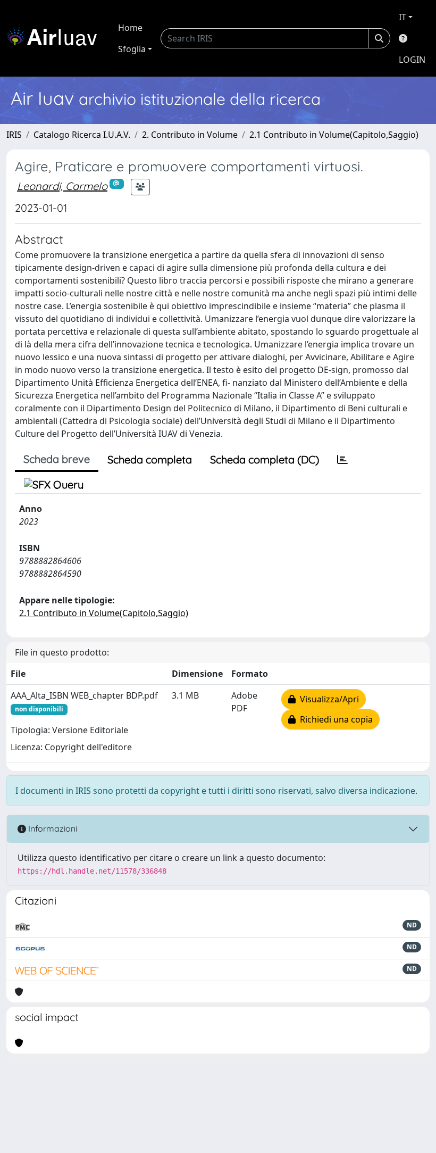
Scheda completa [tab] (149, 459)
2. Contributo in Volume (190, 134)
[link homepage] (55, 38)
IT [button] (402, 17)
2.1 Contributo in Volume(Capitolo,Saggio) (333, 134)
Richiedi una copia (334, 719)
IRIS (14, 134)
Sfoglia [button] (132, 49)
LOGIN (412, 59)
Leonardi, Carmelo (62, 186)
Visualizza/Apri (327, 699)
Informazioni (51, 828)
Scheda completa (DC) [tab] (264, 459)
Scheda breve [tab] (56, 459)
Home (130, 28)
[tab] (342, 460)
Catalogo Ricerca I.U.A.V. (81, 134)
